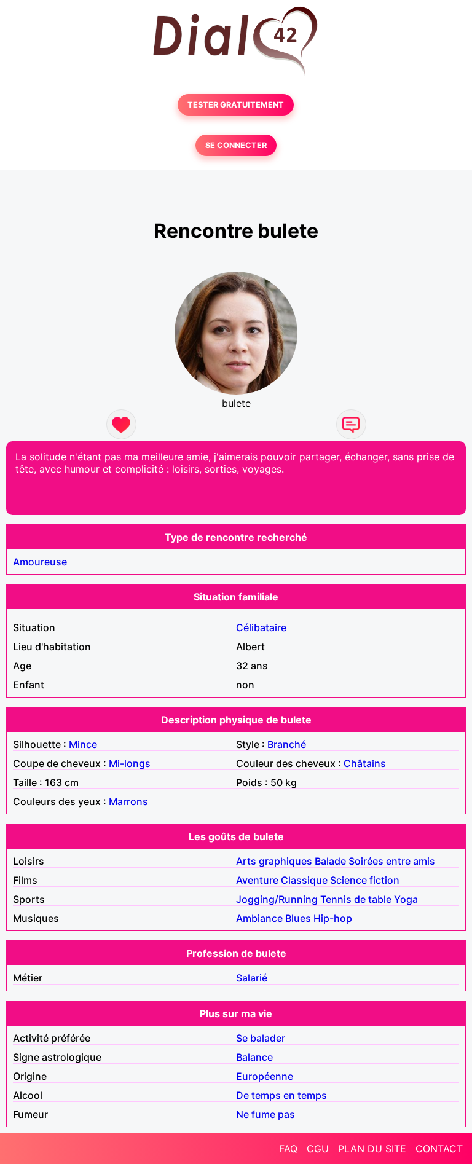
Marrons (128, 801)
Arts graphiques (274, 861)
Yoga (406, 899)
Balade (330, 861)
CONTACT (439, 1148)
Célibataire (261, 627)
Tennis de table (355, 899)
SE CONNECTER (236, 145)
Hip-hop (332, 918)
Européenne (264, 1076)
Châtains (365, 763)
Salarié (251, 978)
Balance (254, 1057)
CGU (318, 1148)
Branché (286, 744)
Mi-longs (130, 763)
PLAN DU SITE (372, 1148)
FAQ (288, 1148)
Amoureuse (40, 562)
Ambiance (259, 918)
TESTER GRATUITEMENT (235, 104)
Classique (304, 880)
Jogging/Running (277, 899)
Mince (83, 744)
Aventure (257, 880)
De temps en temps (281, 1095)
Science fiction (364, 880)
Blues (298, 918)
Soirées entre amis (391, 861)
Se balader (260, 1038)
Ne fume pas (265, 1114)
